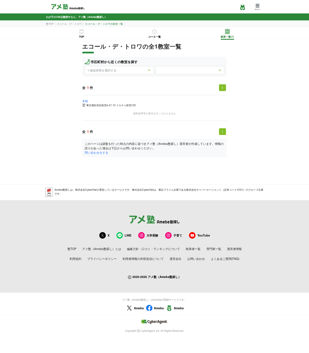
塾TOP (50, 23)
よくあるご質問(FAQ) (225, 258)
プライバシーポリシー (102, 258)
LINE (128, 235)
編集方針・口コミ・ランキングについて (153, 249)
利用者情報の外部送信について (143, 258)
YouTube (203, 235)
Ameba (139, 308)
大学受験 (152, 235)
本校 (85, 101)
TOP (81, 36)
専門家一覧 (213, 249)
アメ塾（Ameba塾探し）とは (101, 249)
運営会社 (175, 258)
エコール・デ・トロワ (69, 23)
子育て (177, 235)
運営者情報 (234, 249)
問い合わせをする (96, 152)
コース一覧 (154, 36)
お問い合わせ (196, 258)
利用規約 (75, 258)
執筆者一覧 (193, 249)
